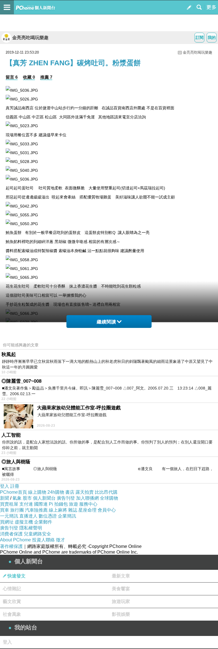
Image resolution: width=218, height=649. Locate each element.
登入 (4, 486)
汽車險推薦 (36, 510)
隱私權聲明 (30, 528)
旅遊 (73, 504)
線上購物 (37, 492)
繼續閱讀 (106, 321)
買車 (4, 510)
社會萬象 (12, 614)
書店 (69, 492)
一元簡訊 (9, 516)
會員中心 (107, 510)
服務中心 (88, 504)
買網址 (7, 522)
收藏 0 (29, 77)
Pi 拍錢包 (58, 504)
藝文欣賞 (12, 601)
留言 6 (12, 77)
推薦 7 (46, 77)
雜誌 (72, 510)
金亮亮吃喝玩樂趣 (30, 37)
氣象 (17, 498)
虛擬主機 (24, 522)
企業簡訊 (67, 516)
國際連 (41, 504)
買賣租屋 (9, 504)
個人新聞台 (44, 498)
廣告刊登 (66, 498)
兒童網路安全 (37, 533)
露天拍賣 (85, 492)
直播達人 (28, 516)
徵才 (60, 539)
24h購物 (55, 492)
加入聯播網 (87, 498)
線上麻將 (58, 510)
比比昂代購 (106, 492)
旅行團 (17, 510)
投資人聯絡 (43, 539)
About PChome (15, 539)
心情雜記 (12, 588)
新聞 (4, 498)
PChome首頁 (13, 492)
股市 (27, 498)
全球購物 (109, 498)
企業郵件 (43, 522)
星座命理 (87, 510)
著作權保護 (11, 546)
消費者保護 (11, 533)
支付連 (26, 504)
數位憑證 (48, 516)
